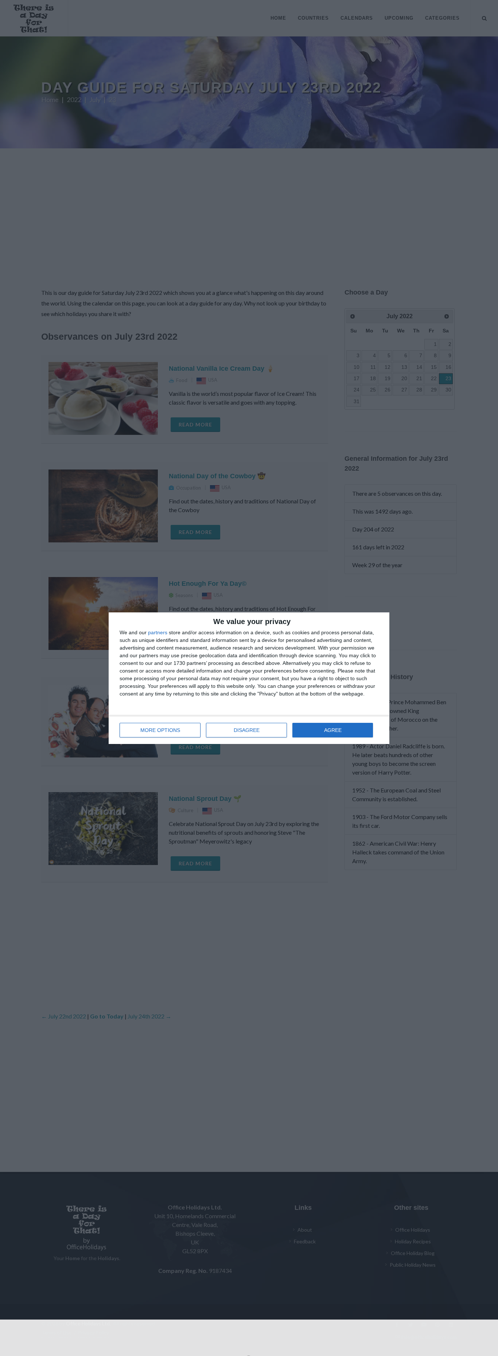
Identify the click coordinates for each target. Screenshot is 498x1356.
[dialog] (249, 678)
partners (157, 632)
